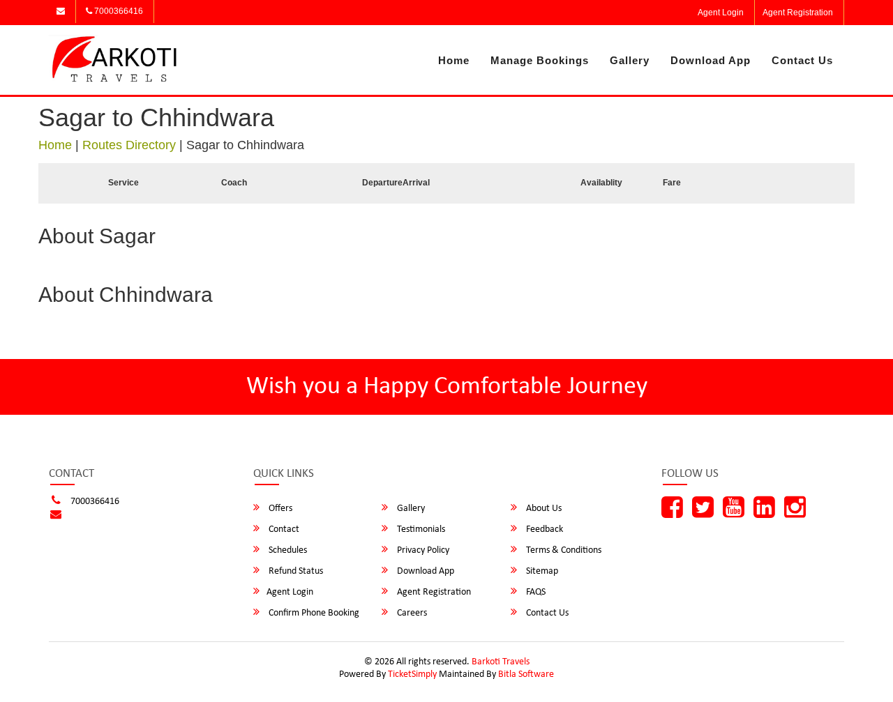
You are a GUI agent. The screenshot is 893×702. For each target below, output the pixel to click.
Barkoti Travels (501, 662)
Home (454, 60)
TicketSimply (412, 674)
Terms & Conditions (562, 550)
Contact (283, 529)
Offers (279, 508)
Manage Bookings (539, 60)
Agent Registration (798, 12)
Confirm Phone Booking (313, 613)
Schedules (287, 550)
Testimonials (420, 529)
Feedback (543, 529)
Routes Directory (129, 145)
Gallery (630, 60)
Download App (710, 60)
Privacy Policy (422, 550)
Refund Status (295, 571)
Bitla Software (526, 674)
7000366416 (117, 11)
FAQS (535, 592)
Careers (411, 613)
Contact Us (802, 60)
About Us (543, 508)
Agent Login (721, 12)
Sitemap (541, 571)
